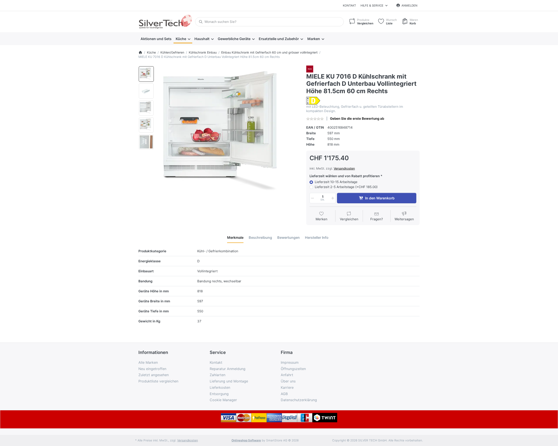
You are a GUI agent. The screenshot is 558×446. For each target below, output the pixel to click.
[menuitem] (156, 39)
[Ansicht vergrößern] (229, 136)
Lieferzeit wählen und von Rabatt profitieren (345, 176)
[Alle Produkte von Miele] (309, 69)
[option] (146, 74)
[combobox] (269, 21)
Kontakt (349, 5)
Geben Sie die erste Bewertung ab (357, 118)
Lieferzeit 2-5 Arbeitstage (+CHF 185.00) (346, 187)
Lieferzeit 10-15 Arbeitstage (336, 182)
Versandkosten (344, 168)
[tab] (235, 237)
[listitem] (229, 136)
